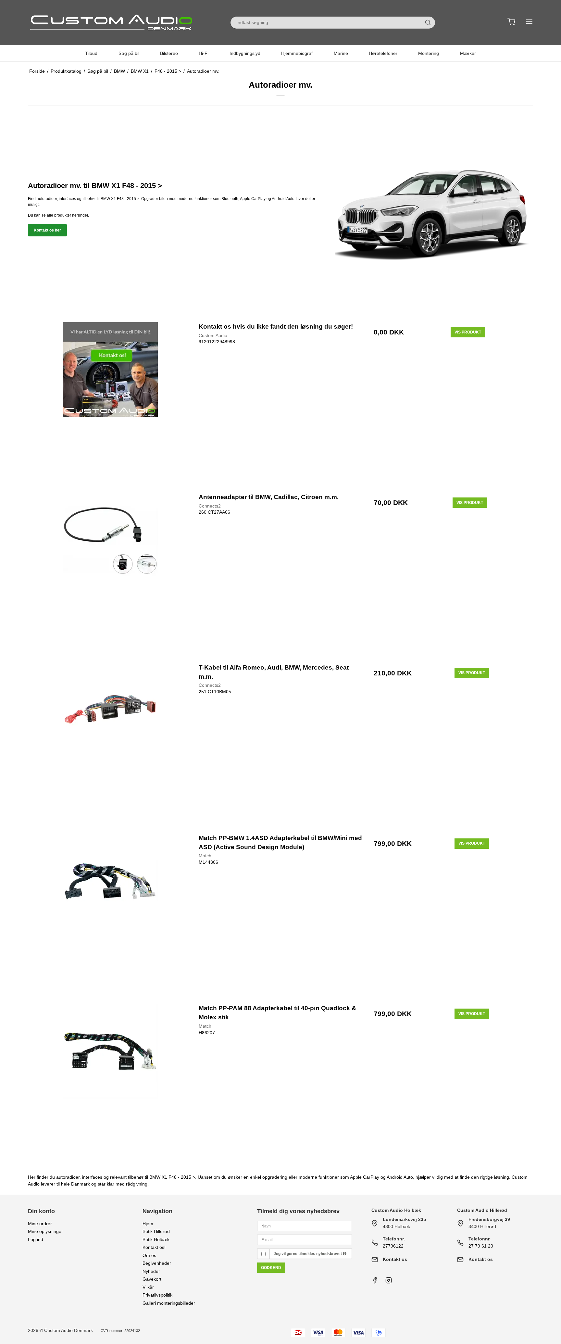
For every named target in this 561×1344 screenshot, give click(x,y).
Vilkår (148, 1287)
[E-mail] (304, 1239)
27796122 (393, 1246)
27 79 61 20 (480, 1246)
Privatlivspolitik (157, 1295)
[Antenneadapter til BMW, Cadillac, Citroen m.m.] (110, 574)
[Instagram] (388, 1282)
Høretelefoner (383, 53)
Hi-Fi (203, 53)
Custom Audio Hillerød (482, 1210)
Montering (428, 53)
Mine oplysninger (45, 1231)
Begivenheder (157, 1263)
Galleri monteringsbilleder (169, 1303)
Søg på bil (128, 53)
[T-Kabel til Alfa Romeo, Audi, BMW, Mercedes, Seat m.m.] (110, 745)
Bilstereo (169, 53)
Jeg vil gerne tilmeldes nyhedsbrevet (308, 1253)
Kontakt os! (154, 1247)
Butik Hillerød (156, 1231)
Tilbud (91, 53)
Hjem (148, 1223)
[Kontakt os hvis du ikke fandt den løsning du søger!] (110, 404)
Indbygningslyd (245, 53)
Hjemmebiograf (297, 53)
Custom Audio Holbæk (396, 1210)
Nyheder (151, 1271)
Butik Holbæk (156, 1239)
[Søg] (428, 22)
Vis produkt (468, 332)
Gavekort (152, 1279)
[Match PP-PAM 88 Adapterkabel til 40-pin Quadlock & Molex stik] (110, 1085)
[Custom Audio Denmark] (112, 22)
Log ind (35, 1239)
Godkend (271, 1267)
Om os (149, 1255)
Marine (341, 53)
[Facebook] (374, 1282)
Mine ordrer (40, 1223)
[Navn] (304, 1225)
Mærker (468, 53)
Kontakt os (395, 1259)
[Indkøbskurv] (511, 22)
